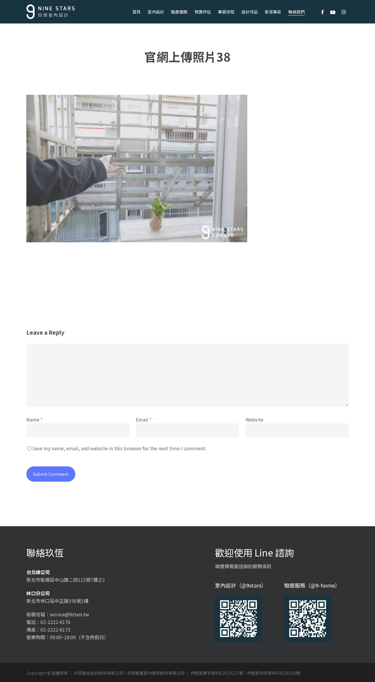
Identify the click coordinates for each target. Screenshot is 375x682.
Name (34, 419)
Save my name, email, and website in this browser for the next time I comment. (119, 448)
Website (254, 419)
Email (143, 419)
